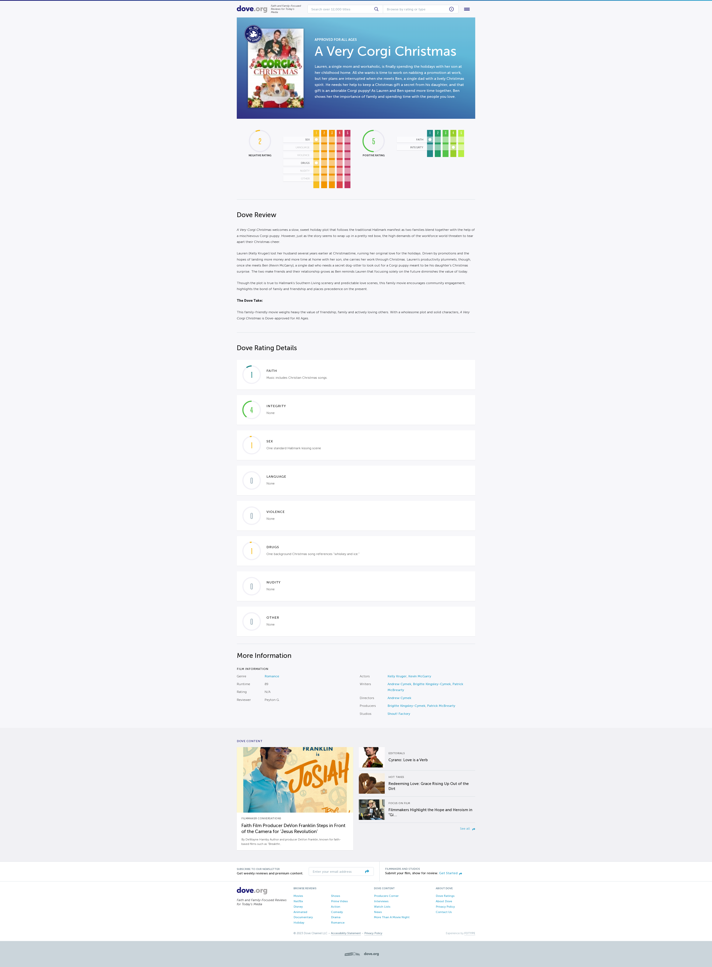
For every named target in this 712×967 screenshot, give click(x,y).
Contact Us (444, 912)
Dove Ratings (445, 895)
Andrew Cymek (399, 684)
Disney (298, 906)
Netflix (298, 901)
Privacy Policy (445, 906)
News (378, 912)
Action (335, 906)
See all (465, 828)
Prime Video (339, 901)
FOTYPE (469, 933)
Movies (298, 895)
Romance (272, 676)
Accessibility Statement (346, 933)
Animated (300, 912)
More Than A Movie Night (392, 917)
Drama (335, 917)
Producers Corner (386, 895)
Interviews (381, 901)
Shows (335, 895)
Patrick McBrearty (441, 706)
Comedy (337, 912)
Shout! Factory (399, 714)
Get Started (448, 873)
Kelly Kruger (397, 676)
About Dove (444, 901)
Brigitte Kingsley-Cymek (432, 684)
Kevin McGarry (419, 676)
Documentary (303, 917)
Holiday (299, 922)
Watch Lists (382, 906)
